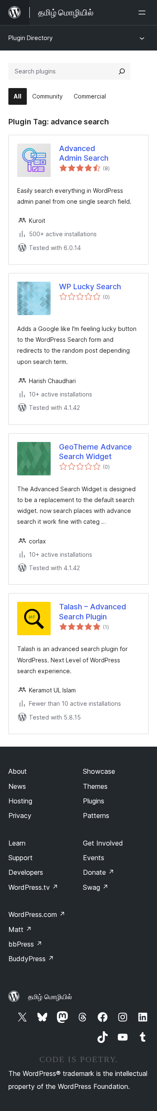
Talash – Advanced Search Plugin (92, 611)
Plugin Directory (30, 37)
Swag (95, 887)
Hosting (20, 801)
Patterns (96, 815)
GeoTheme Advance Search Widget (95, 451)
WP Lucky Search (90, 286)
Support (20, 857)
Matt (20, 929)
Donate (98, 872)
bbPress (25, 944)
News (17, 786)
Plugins (93, 801)
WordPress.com (36, 914)
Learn (17, 843)
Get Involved (103, 843)
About (17, 771)
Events (93, 857)
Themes (95, 786)
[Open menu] (143, 12)
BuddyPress (31, 958)
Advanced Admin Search (83, 153)
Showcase (99, 771)
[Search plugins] (121, 71)
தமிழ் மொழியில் (50, 996)
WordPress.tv (33, 887)
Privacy (19, 815)
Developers (25, 872)
